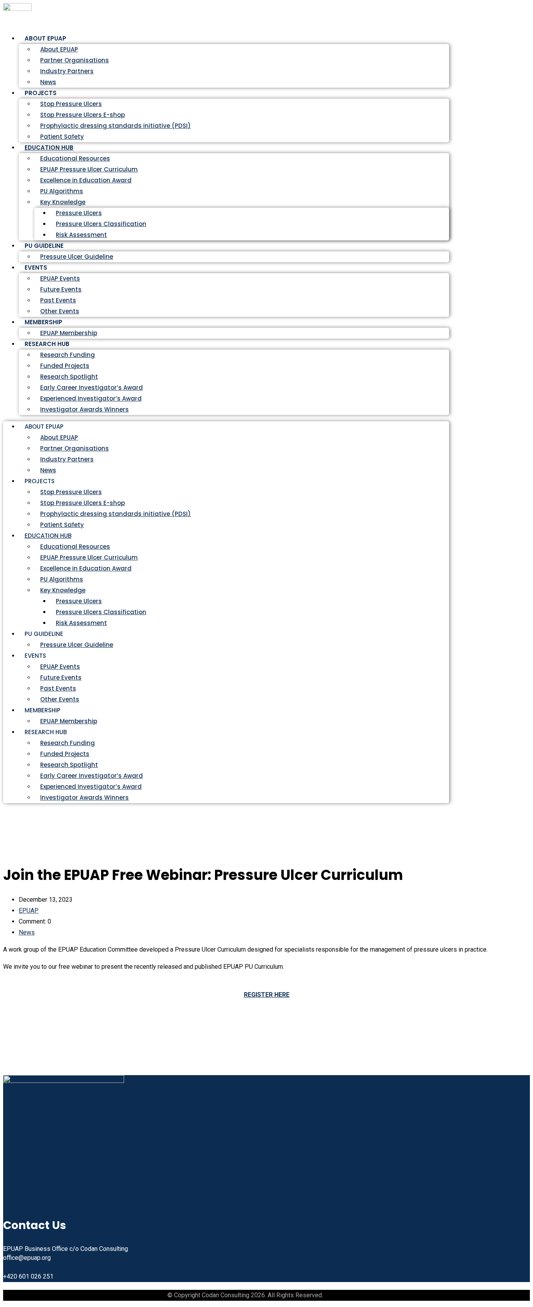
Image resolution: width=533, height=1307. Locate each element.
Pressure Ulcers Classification (101, 224)
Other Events (59, 699)
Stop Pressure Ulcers (71, 104)
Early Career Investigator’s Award (91, 387)
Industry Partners (67, 71)
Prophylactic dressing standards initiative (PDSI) (115, 126)
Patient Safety (62, 525)
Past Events (58, 300)
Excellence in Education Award (85, 180)
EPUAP (29, 910)
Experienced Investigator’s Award (91, 398)
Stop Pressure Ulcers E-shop (82, 115)
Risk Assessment (81, 235)
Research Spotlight (69, 377)
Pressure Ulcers (79, 213)
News (48, 470)
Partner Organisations (74, 60)
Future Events (61, 289)
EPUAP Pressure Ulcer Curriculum (89, 169)
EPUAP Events (60, 278)
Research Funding (67, 355)
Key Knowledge (62, 202)
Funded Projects (64, 366)
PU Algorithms (61, 191)
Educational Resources (75, 158)
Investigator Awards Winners (84, 409)
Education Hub (49, 147)
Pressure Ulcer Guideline (76, 257)
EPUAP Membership (68, 721)
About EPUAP (59, 49)
